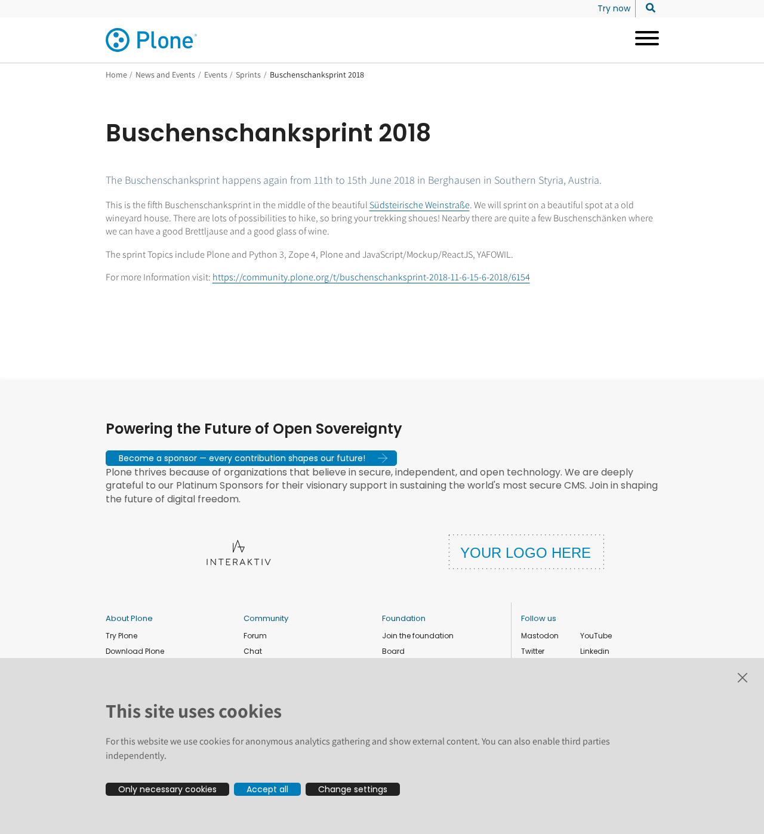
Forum (255, 636)
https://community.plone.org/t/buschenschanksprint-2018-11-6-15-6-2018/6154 (371, 277)
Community (266, 618)
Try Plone (121, 636)
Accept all (267, 789)
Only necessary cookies (167, 789)
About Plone (129, 618)
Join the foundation (418, 636)
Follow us (538, 618)
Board (393, 651)
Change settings (352, 789)
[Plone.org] (152, 40)
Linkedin (594, 651)
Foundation (404, 618)
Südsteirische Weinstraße (419, 205)
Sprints (248, 74)
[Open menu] (642, 40)
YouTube (596, 636)
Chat (253, 651)
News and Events (165, 74)
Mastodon (540, 636)
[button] (251, 458)
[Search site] (647, 8)
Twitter (532, 651)
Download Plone (135, 651)
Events (215, 74)
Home (116, 74)
